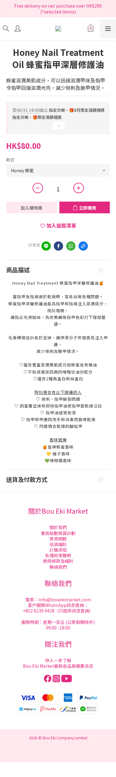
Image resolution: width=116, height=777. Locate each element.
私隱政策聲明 (58, 555)
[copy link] (83, 246)
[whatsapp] (70, 246)
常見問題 (58, 539)
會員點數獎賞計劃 (58, 533)
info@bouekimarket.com (64, 599)
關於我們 (58, 527)
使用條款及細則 (58, 561)
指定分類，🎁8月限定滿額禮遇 (58, 110)
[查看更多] (58, 128)
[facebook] (58, 246)
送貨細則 (58, 544)
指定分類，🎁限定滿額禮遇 (37, 117)
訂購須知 (58, 550)
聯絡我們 (58, 567)
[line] (46, 246)
